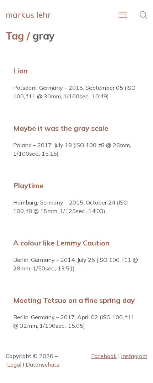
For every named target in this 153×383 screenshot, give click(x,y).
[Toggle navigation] (123, 15)
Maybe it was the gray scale (60, 128)
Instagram (134, 355)
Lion (20, 70)
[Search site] (143, 15)
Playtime (28, 185)
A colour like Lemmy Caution (61, 242)
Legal (14, 364)
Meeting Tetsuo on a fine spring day (74, 300)
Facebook (104, 355)
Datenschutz (42, 364)
